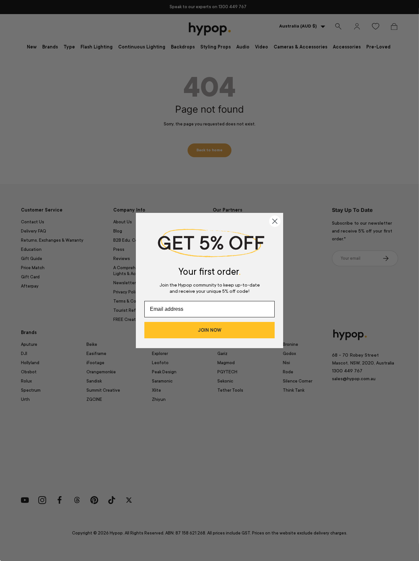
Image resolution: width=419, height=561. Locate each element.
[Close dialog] (275, 221)
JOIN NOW (209, 330)
